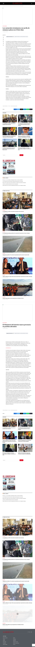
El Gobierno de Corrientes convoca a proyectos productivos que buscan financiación (9, 148)
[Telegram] (3, 43)
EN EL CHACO (5, 493)
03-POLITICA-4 (8, 347)
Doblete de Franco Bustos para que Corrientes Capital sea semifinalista (24, 453)
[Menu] (3, 3)
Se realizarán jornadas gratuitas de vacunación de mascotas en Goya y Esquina (24, 124)
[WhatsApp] (3, 45)
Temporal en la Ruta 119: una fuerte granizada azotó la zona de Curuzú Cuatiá (16, 254)
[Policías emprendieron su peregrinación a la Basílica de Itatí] (17, 287)
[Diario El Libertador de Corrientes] (17, 3)
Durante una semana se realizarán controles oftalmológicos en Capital (24, 137)
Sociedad (4, 536)
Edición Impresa (5, 322)
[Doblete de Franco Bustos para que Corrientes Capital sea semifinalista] (25, 448)
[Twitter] (3, 39)
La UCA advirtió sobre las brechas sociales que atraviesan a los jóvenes (13, 181)
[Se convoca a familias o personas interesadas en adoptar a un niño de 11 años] (25, 143)
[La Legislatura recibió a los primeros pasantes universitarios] (10, 118)
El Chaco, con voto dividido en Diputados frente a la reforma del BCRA (13, 495)
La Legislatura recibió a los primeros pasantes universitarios (9, 124)
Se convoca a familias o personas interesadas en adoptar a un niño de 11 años (24, 148)
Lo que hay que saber (14, 410)
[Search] (31, 3)
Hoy (9, 410)
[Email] (3, 41)
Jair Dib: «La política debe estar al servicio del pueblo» (10, 499)
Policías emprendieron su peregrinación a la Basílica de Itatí (13, 298)
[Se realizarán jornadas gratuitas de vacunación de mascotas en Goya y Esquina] (25, 118)
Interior (4, 253)
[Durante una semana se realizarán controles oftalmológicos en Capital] (25, 131)
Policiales (4, 623)
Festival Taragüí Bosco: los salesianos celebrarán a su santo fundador (9, 137)
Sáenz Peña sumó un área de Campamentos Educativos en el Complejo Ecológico (14, 185)
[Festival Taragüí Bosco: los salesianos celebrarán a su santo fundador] (10, 131)
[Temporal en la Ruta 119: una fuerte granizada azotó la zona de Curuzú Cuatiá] (17, 244)
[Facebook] (3, 37)
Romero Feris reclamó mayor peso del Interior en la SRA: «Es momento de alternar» (14, 182)
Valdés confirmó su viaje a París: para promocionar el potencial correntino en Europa (17, 276)
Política (4, 275)
